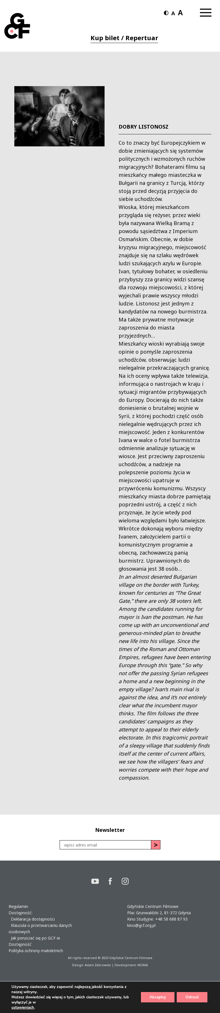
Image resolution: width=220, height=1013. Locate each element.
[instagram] (125, 882)
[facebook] (115, 882)
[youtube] (100, 882)
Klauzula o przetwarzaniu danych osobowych (40, 928)
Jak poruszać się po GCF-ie (34, 938)
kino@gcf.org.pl (141, 925)
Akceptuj (158, 997)
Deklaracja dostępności (32, 919)
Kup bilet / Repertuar (124, 37)
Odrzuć (192, 997)
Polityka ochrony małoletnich (36, 950)
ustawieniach (22, 1007)
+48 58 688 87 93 (171, 919)
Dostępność (20, 944)
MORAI (143, 965)
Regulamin (18, 906)
